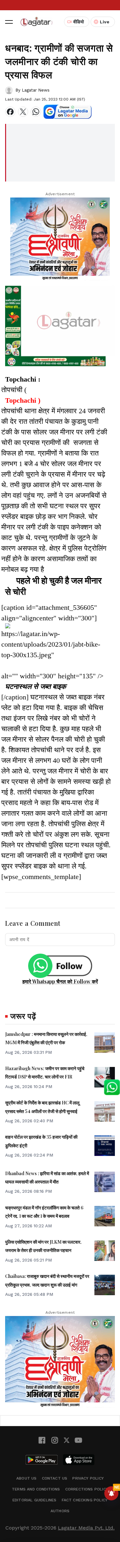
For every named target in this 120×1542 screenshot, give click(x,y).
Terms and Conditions (36, 1489)
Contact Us (55, 1478)
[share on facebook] (10, 112)
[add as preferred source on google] (68, 112)
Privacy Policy (88, 1478)
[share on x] (23, 112)
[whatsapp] (36, 112)
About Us (26, 1478)
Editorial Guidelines (34, 1500)
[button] (9, 22)
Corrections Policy (86, 1489)
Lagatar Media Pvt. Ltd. (86, 1528)
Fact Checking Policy (85, 1500)
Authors (60, 1511)
